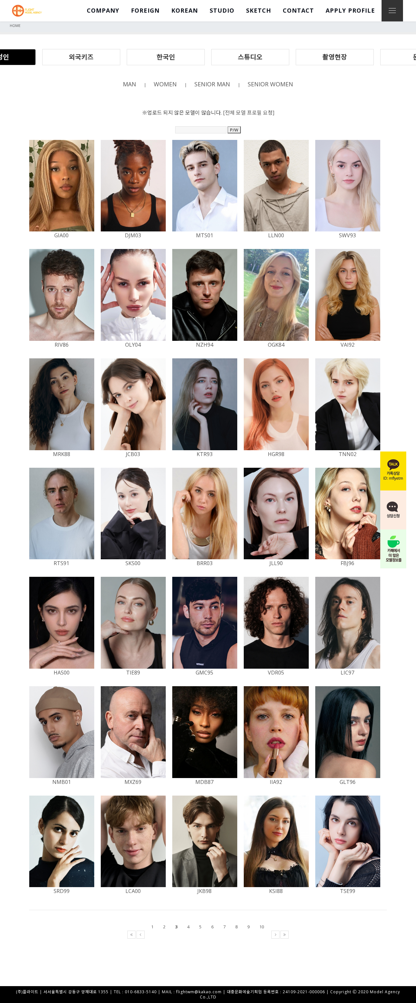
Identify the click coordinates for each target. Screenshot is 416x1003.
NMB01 (61, 782)
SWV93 (347, 235)
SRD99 (62, 891)
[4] (191, 934)
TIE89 (133, 672)
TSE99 (347, 891)
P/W (234, 130)
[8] (239, 934)
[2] (167, 934)
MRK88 (61, 454)
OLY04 (133, 344)
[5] (203, 934)
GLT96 (348, 782)
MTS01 (204, 235)
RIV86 (62, 344)
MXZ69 (132, 782)
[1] (155, 934)
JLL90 (276, 563)
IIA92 (276, 782)
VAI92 (348, 344)
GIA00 (61, 235)
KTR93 (205, 454)
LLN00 (276, 235)
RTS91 (61, 563)
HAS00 (62, 672)
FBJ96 (347, 563)
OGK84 (276, 344)
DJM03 (133, 235)
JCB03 (133, 454)
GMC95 (204, 672)
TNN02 (348, 454)
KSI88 (276, 891)
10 (261, 927)
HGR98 (276, 454)
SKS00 (132, 563)
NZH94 (204, 344)
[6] (215, 934)
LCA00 (133, 891)
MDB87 (204, 782)
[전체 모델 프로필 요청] (248, 112)
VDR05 (276, 672)
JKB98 (204, 891)
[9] (251, 934)
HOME (15, 25)
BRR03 (205, 563)
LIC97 (347, 672)
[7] (227, 934)
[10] (264, 934)
